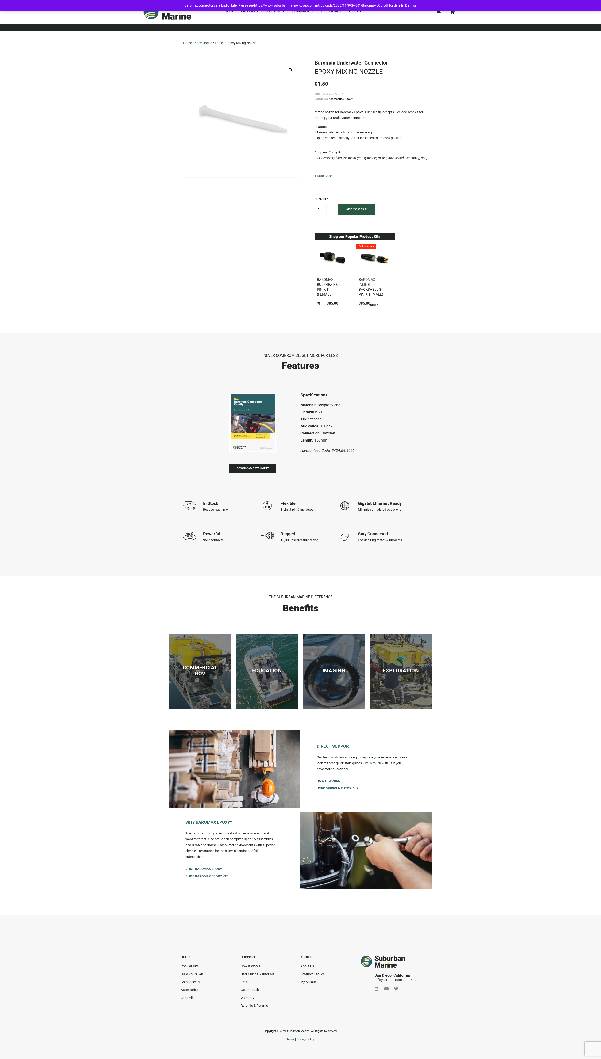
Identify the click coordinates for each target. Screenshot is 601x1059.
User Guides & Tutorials (337, 788)
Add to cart (356, 209)
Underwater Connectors (261, 11)
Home (187, 43)
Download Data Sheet (253, 468)
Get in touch (372, 763)
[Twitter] (396, 989)
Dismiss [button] (410, 5)
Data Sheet (325, 176)
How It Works (328, 781)
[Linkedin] (376, 989)
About (353, 11)
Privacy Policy (305, 1039)
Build (374, 306)
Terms (290, 1039)
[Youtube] (386, 989)
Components (302, 11)
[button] (290, 70)
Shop (229, 11)
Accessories (330, 11)
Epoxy (219, 43)
